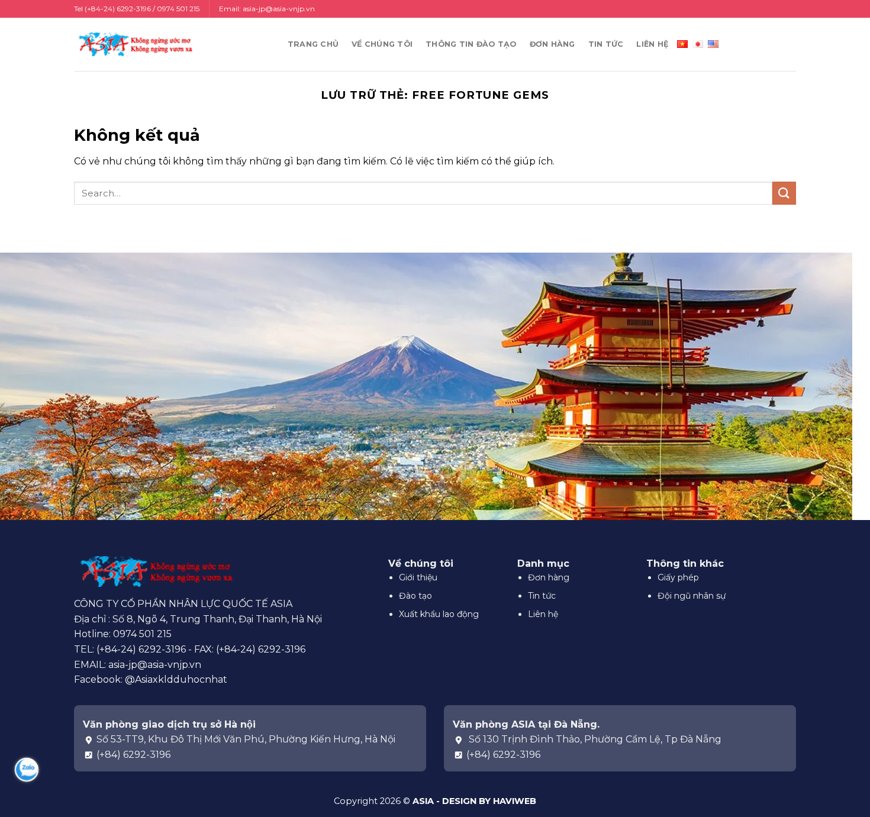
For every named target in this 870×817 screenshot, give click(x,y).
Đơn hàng (552, 44)
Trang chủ (313, 44)
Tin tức (606, 44)
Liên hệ (652, 44)
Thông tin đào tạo (471, 44)
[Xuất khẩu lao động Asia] (133, 44)
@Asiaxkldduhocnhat (176, 679)
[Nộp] (784, 193)
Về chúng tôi (382, 44)
